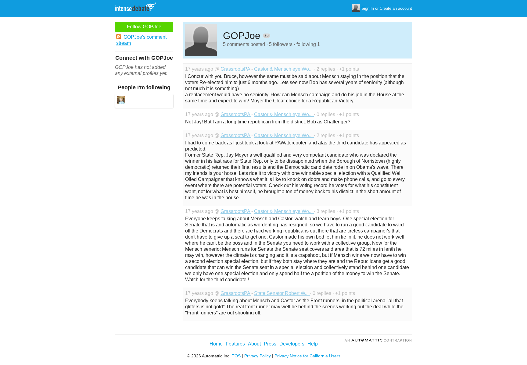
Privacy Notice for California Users (307, 355)
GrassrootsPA (235, 69)
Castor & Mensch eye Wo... (284, 69)
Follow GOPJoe (144, 26)
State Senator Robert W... (282, 293)
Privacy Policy (257, 355)
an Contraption (378, 340)
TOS (236, 355)
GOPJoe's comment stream (141, 40)
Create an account (396, 8)
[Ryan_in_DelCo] (121, 101)
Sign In (367, 8)
